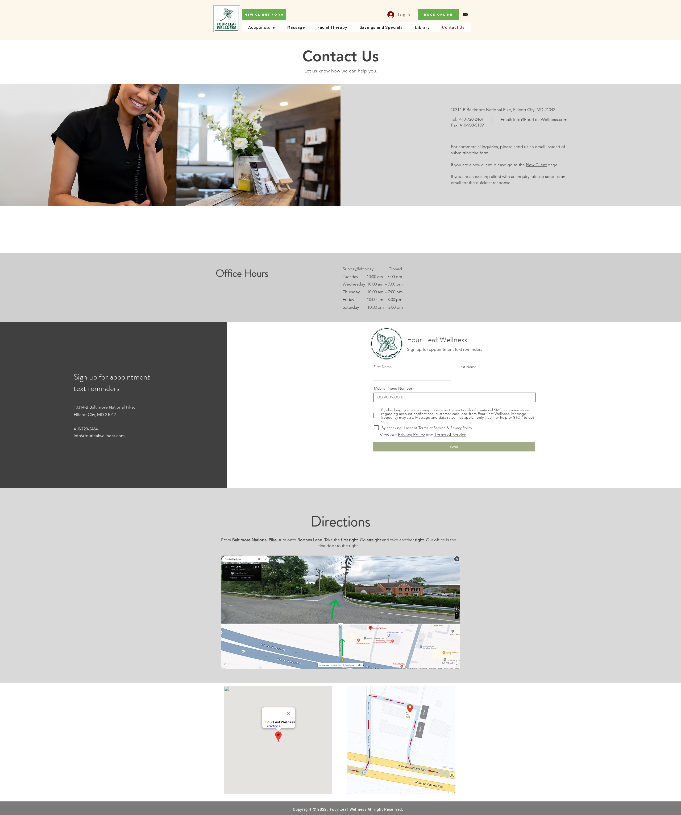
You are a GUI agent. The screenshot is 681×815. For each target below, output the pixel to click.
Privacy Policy (411, 434)
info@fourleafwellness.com (99, 435)
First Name (382, 367)
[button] (340, 612)
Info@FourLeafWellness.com (540, 119)
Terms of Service (450, 434)
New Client (536, 164)
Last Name (467, 367)
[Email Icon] (466, 14)
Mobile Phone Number (393, 388)
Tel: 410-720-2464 (467, 119)
